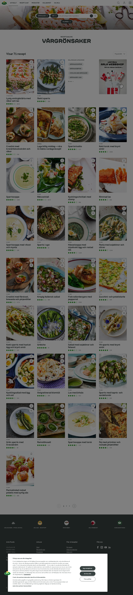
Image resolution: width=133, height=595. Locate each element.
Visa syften (87, 579)
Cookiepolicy (27, 574)
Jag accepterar (87, 568)
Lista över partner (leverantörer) (22, 586)
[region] (58, 573)
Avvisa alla (87, 574)
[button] (7, 574)
